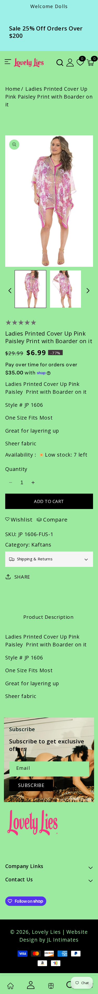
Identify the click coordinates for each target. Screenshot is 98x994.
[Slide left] (10, 290)
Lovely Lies (46, 931)
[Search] (70, 985)
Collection (50, 986)
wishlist (21, 519)
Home (13, 88)
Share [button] (22, 577)
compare (55, 520)
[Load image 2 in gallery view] (65, 289)
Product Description (48, 617)
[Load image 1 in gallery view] (30, 289)
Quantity (16, 468)
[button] (60, 62)
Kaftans (41, 544)
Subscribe (31, 785)
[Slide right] (88, 290)
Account (30, 985)
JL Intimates (63, 939)
